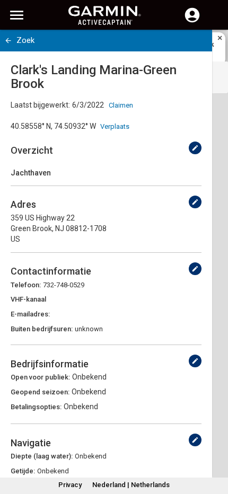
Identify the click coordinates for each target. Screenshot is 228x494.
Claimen (121, 105)
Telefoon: (26, 285)
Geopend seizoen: (40, 392)
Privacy (70, 485)
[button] (215, 446)
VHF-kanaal (28, 299)
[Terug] (8, 40)
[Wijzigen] (195, 148)
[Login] (192, 21)
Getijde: (23, 471)
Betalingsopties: (36, 407)
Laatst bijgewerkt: (40, 105)
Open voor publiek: (40, 377)
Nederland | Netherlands (131, 485)
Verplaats (114, 126)
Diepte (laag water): (42, 456)
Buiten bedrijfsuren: (42, 329)
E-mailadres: (30, 314)
